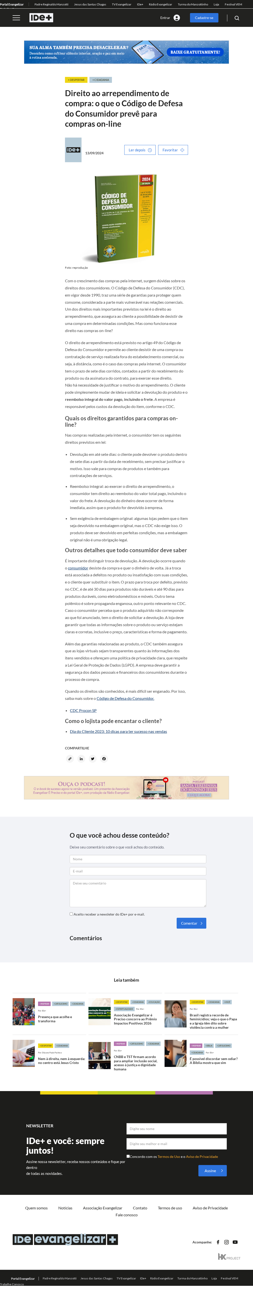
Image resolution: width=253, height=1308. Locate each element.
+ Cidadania (100, 79)
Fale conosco (127, 1214)
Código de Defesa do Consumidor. (125, 698)
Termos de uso (170, 1207)
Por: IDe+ (42, 1010)
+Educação (154, 1002)
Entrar (165, 18)
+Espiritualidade (124, 1009)
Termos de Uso (169, 1156)
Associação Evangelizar (102, 1207)
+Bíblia (208, 1045)
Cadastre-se (204, 18)
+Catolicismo (60, 1004)
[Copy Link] (70, 759)
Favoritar (170, 150)
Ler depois (137, 150)
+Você (227, 1002)
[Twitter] (93, 759)
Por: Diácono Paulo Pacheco (50, 1052)
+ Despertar (76, 79)
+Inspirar (44, 1004)
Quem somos (36, 1207)
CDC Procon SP (83, 710)
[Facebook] (104, 759)
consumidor (78, 568)
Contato (140, 1207)
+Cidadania (77, 1004)
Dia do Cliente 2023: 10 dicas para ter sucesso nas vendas (118, 731)
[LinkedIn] (82, 759)
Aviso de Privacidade (202, 1156)
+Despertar (121, 1002)
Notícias (65, 1207)
